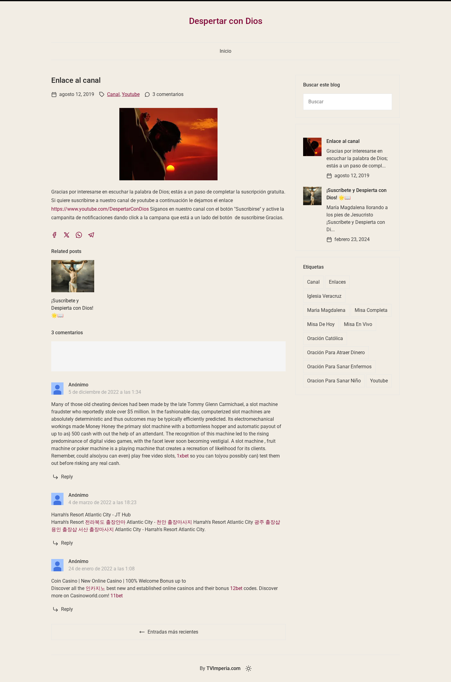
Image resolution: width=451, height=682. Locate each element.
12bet (236, 588)
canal (113, 94)
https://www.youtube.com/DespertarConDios (100, 209)
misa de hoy (321, 324)
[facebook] (54, 235)
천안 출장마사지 (174, 522)
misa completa (371, 310)
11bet (116, 596)
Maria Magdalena (326, 310)
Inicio (225, 51)
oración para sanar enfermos (339, 367)
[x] (67, 235)
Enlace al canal (343, 141)
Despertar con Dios (225, 21)
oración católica (325, 338)
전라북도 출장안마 (105, 522)
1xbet (183, 456)
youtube (131, 94)
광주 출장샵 (267, 522)
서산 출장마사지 (96, 529)
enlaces (337, 282)
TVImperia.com (223, 668)
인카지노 (95, 588)
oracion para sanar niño (334, 381)
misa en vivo (358, 324)
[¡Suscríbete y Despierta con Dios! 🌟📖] (312, 196)
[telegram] (91, 235)
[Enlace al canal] (312, 147)
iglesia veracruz (324, 296)
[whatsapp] (79, 235)
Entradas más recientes (173, 632)
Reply (67, 477)
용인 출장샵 (64, 529)
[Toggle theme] (248, 668)
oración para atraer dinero (336, 352)
